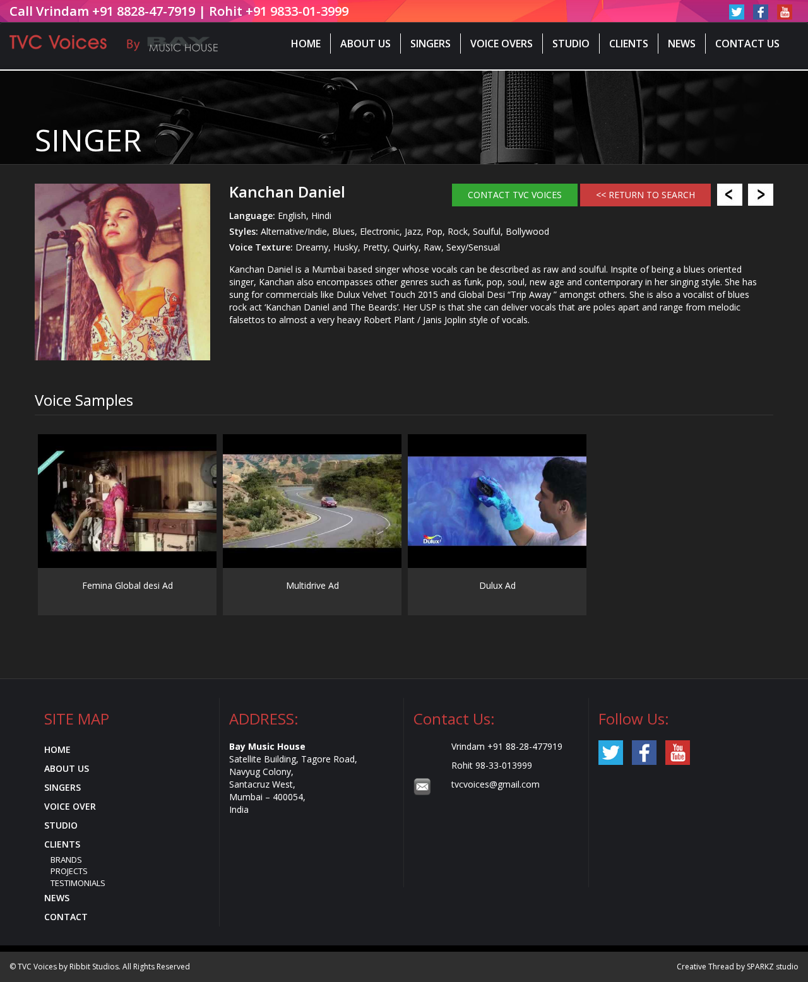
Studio (571, 43)
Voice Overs (501, 43)
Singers (430, 43)
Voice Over (70, 806)
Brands (66, 859)
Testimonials (77, 883)
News (682, 43)
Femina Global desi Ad (127, 585)
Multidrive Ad (312, 585)
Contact (66, 917)
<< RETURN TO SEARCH (645, 195)
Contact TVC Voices (515, 195)
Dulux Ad (497, 585)
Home (306, 43)
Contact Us (747, 43)
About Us (365, 43)
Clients (628, 43)
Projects (69, 871)
